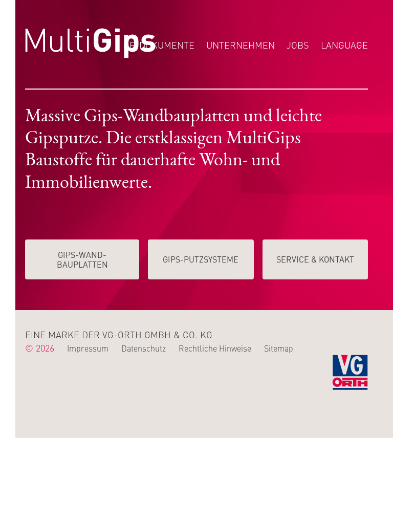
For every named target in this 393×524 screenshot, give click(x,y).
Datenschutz (143, 348)
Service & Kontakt (315, 259)
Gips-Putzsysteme (200, 259)
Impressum (87, 348)
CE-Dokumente (158, 44)
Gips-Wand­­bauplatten (82, 259)
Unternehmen (240, 44)
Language (344, 44)
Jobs (298, 44)
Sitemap (278, 348)
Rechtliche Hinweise (215, 348)
